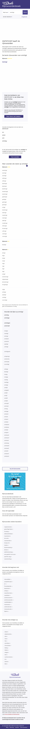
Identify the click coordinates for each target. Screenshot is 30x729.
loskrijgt (4, 212)
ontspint (6, 432)
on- (3, 132)
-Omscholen (7, 645)
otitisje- (6, 590)
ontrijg (6, 408)
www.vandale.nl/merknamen (12, 714)
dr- (5, 584)
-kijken (6, 650)
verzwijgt (4, 236)
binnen (6, 549)
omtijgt (6, 385)
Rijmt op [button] (5, 12)
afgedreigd (5, 279)
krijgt (3, 258)
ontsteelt (6, 448)
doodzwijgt (5, 191)
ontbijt (6, 387)
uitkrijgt (4, 231)
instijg (5, 374)
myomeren (7, 536)
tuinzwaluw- (7, 604)
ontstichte (6, 359)
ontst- (4, 135)
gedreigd (4, 196)
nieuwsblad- (7, 579)
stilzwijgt (4, 225)
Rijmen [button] (25, 12)
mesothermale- (8, 593)
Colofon (17, 727)
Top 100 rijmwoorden (15, 468)
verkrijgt (4, 233)
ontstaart (6, 437)
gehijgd (4, 199)
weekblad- (7, 595)
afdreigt (4, 178)
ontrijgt (6, 336)
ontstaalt (6, 435)
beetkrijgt (4, 188)
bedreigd (4, 183)
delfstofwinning (8, 552)
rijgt (3, 266)
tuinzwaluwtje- (8, 609)
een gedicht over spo (9, 554)
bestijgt (4, 244)
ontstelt (6, 451)
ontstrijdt (7, 326)
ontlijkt (6, 400)
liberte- (6, 611)
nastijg (6, 379)
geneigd (4, 204)
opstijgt (4, 294)
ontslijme (6, 427)
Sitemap (12, 727)
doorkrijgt (4, 194)
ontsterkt (6, 456)
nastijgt (6, 333)
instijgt (6, 331)
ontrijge (6, 411)
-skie (5, 636)
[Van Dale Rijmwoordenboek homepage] (8, 3)
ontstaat (6, 440)
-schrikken (7, 643)
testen (6, 545)
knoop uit (6, 543)
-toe (5, 641)
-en (5, 659)
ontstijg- (4, 141)
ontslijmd (6, 424)
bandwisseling (8, 547)
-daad (6, 631)
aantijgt (4, 175)
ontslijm (6, 422)
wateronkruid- (8, 606)
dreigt (3, 253)
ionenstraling (7, 559)
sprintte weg (7, 556)
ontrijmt (6, 414)
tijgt (3, 268)
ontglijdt (6, 390)
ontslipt (6, 429)
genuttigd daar (8, 529)
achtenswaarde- (8, 600)
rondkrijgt (4, 223)
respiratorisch (7, 527)
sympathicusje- (8, 581)
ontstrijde (6, 361)
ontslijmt (6, 338)
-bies (5, 663)
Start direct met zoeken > (13, 116)
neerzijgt (4, 218)
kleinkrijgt (4, 210)
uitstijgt (4, 297)
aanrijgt (4, 173)
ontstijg (6, 315)
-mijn (5, 638)
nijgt (3, 263)
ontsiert (6, 419)
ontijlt (5, 395)
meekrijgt (4, 215)
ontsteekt (6, 445)
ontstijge (6, 318)
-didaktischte (7, 634)
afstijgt (4, 292)
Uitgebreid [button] (24, 16)
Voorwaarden (23, 727)
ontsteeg (6, 443)
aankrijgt (4, 170)
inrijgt (3, 207)
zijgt (3, 271)
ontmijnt (6, 406)
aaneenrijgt (5, 276)
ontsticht (6, 341)
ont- (3, 138)
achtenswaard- (8, 597)
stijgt (3, 289)
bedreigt (4, 186)
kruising (6, 531)
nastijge (6, 382)
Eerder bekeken (7, 16)
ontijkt (6, 393)
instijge (6, 377)
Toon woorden (15, 157)
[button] (27, 166)
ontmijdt (6, 403)
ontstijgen (7, 323)
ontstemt (6, 453)
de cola (6, 538)
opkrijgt (4, 220)
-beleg (6, 647)
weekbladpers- (8, 602)
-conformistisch (8, 657)
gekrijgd (4, 202)
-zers (5, 654)
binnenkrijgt (5, 282)
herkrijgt (4, 62)
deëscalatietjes (8, 533)
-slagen (6, 652)
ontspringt (7, 356)
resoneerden (7, 540)
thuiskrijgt (4, 228)
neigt (3, 261)
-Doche (6, 661)
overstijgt (4, 300)
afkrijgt (4, 181)
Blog (7, 727)
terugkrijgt (5, 284)
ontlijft (6, 398)
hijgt (3, 255)
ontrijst (6, 416)
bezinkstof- (7, 588)
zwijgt (3, 274)
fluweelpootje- (8, 586)
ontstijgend (7, 351)
